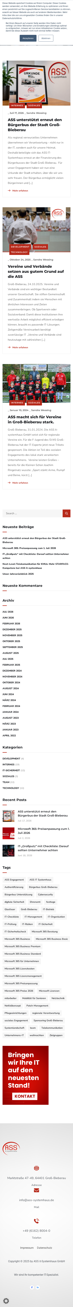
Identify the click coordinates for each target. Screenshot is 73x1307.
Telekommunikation (52, 1028)
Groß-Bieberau (29, 909)
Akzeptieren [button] (28, 38)
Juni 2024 (8, 694)
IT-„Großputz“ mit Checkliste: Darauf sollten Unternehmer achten (36, 556)
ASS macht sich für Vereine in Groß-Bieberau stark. (34, 419)
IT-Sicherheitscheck (15, 931)
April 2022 (9, 735)
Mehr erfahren (20, 190)
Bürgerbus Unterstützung (18, 894)
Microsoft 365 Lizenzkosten (19, 968)
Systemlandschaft (14, 1028)
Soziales (34, 105)
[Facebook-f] (32, 1287)
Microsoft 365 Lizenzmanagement (23, 976)
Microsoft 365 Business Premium (22, 946)
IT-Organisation (56, 916)
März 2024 (9, 700)
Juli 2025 (8, 659)
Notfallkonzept (13, 1005)
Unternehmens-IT (14, 1035)
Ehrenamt (35, 902)
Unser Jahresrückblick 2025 (18, 574)
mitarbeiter (10, 998)
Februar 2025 (11, 664)
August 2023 (11, 718)
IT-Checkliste (12, 916)
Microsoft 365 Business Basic (52, 939)
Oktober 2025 (11, 641)
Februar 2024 (11, 706)
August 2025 (11, 653)
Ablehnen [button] (45, 38)
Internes (17, 105)
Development (20, 247)
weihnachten (37, 1035)
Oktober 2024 (11, 682)
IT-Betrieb (48, 909)
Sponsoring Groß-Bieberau (48, 1020)
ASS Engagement (14, 879)
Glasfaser (10, 909)
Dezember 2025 (12, 629)
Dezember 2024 (12, 670)
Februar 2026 (11, 623)
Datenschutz (45, 1247)
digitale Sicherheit (14, 902)
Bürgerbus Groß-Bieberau (43, 887)
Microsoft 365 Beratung (45, 931)
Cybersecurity (45, 894)
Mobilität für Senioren (34, 998)
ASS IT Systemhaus (40, 879)
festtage (50, 902)
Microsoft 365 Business (17, 939)
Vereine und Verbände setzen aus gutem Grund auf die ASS (36, 271)
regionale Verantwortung (46, 1013)
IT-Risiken (27, 924)
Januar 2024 (11, 712)
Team (6, 782)
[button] (6, 1301)
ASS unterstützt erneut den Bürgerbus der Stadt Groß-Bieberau (35, 125)
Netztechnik (58, 998)
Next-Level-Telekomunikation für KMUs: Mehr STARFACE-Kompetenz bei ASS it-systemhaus (36, 566)
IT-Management (33, 916)
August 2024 (11, 688)
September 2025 (13, 647)
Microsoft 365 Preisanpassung (21, 983)
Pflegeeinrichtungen (15, 1013)
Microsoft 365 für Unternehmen (22, 961)
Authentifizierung (14, 887)
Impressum (27, 1247)
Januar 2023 (11, 729)
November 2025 (12, 635)
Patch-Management (37, 1005)
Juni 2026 (8, 617)
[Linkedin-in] (38, 1287)
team (33, 1028)
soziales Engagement (16, 1020)
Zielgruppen (56, 1035)
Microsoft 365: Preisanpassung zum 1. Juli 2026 (29, 548)
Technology (19, 252)
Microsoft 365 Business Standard (23, 953)
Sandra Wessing (36, 113)
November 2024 (12, 676)
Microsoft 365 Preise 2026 (19, 990)
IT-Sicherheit (11, 770)
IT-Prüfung (10, 924)
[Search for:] (36, 513)
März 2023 (9, 723)
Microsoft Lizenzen (49, 990)
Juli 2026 (8, 611)
